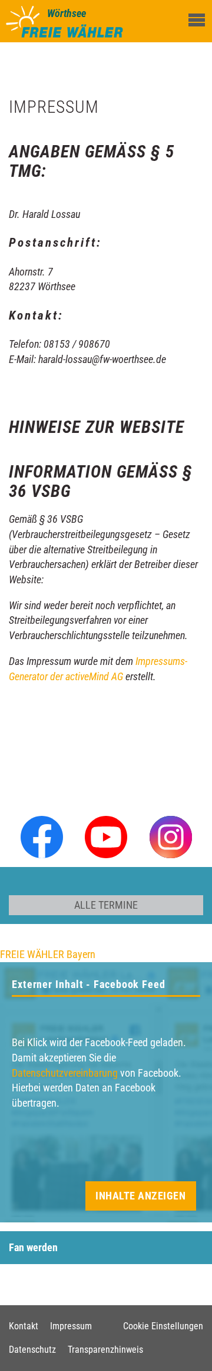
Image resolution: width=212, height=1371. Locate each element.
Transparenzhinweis (105, 1349)
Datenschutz (32, 1349)
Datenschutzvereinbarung (65, 1073)
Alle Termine (106, 905)
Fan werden (33, 1247)
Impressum (71, 1326)
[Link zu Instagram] (171, 835)
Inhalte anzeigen (140, 1195)
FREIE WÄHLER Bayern (47, 954)
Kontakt (23, 1326)
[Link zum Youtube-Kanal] (106, 835)
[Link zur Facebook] (42, 835)
